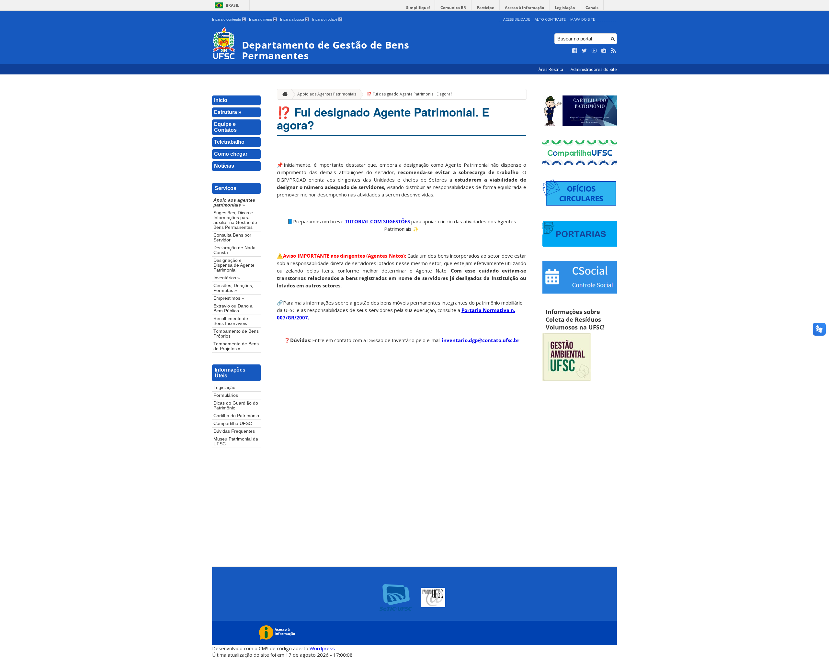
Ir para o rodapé (326, 19)
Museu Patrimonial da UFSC (235, 441)
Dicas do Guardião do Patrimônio (235, 405)
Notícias (224, 166)
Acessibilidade (516, 19)
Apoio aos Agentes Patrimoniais (326, 94)
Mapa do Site (582, 19)
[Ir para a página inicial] (283, 94)
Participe (485, 7)
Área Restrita (551, 69)
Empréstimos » (228, 298)
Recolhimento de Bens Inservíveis (230, 321)
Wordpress (322, 648)
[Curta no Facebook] (574, 50)
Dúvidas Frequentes (234, 431)
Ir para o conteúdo (228, 19)
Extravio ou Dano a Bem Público (233, 308)
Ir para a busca (294, 19)
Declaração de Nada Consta (234, 250)
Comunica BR (453, 7)
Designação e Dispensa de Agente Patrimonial (234, 265)
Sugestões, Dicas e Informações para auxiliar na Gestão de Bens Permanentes (235, 220)
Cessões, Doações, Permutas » (233, 288)
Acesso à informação (524, 7)
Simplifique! (418, 7)
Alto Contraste (550, 19)
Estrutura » (227, 112)
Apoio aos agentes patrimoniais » (234, 202)
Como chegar (230, 154)
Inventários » (226, 277)
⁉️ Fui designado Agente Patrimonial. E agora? (409, 94)
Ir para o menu (262, 19)
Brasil (232, 5)
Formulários (225, 395)
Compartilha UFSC (232, 423)
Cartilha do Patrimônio (236, 415)
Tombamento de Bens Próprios (236, 334)
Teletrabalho (229, 142)
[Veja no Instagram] (604, 50)
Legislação (565, 7)
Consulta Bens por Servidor (232, 237)
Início (220, 100)
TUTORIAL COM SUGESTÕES (377, 221)
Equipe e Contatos (225, 127)
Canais (591, 7)
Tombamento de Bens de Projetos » (236, 346)
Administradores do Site (594, 69)
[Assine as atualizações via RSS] (613, 50)
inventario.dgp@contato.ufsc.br (480, 340)
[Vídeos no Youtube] (594, 50)
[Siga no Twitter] (584, 50)
